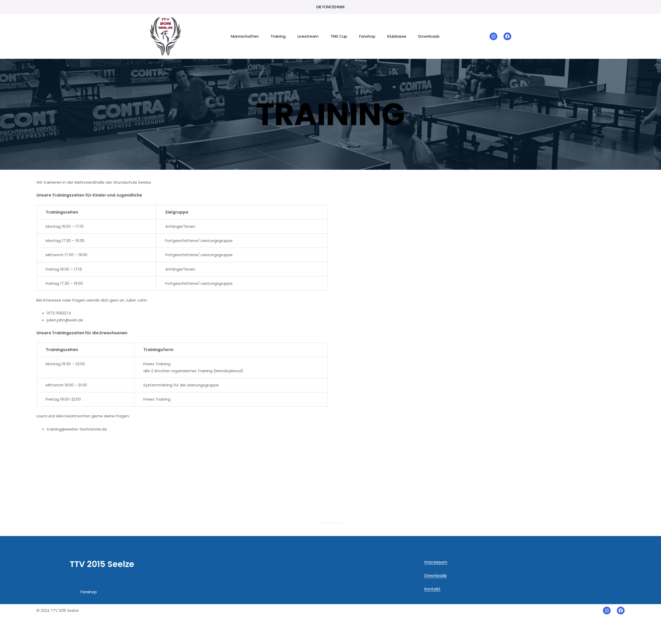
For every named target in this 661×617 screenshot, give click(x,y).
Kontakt (432, 589)
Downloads (435, 576)
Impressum (435, 562)
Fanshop (89, 592)
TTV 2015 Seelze (102, 564)
